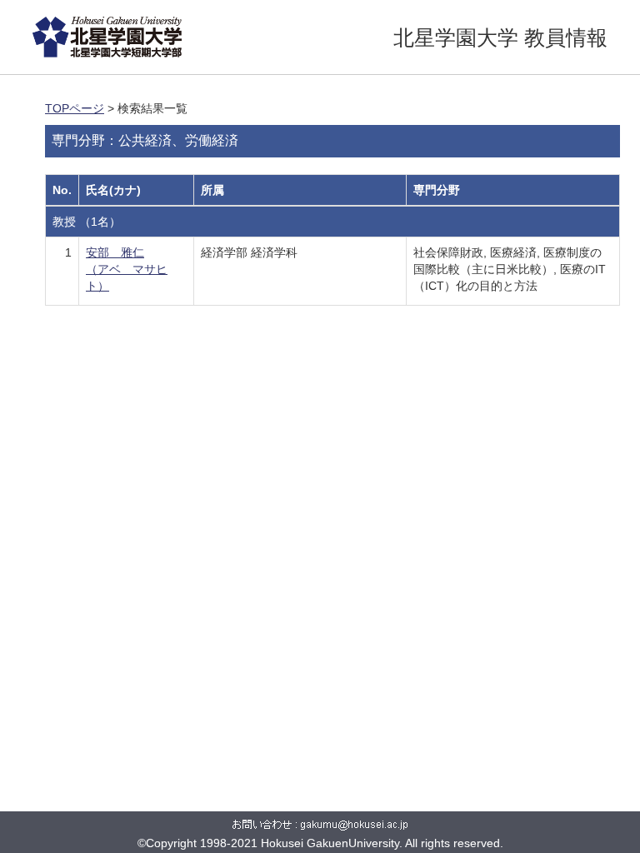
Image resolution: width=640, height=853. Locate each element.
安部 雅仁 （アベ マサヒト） (127, 269)
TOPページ (74, 108)
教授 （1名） (86, 221)
